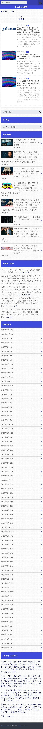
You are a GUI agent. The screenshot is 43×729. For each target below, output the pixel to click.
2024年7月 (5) (6, 394)
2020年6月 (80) (7, 605)
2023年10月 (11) (7, 433)
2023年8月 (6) (6, 441)
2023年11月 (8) (7, 429)
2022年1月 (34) (7, 523)
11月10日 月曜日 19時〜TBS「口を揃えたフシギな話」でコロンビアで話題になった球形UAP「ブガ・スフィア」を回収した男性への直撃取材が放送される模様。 (20, 189)
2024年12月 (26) (7, 373)
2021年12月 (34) (7, 527)
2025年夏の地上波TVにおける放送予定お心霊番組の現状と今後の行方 (27, 220)
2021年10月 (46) (7, 536)
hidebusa (23, 283)
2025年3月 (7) (6, 360)
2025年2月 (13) (7, 364)
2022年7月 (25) (7, 497)
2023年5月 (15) (7, 454)
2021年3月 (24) (7, 566)
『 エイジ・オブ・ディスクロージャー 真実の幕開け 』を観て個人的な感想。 (26, 143)
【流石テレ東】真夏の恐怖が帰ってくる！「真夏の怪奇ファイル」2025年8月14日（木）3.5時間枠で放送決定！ (20, 251)
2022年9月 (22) (7, 489)
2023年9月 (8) (6, 437)
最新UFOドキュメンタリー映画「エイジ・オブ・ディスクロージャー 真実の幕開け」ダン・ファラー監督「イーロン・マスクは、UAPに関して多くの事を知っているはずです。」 (20, 158)
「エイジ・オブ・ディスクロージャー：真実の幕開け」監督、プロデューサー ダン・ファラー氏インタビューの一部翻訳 (20, 174)
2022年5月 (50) (7, 506)
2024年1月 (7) (6, 420)
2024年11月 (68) (7, 377)
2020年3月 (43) (7, 617)
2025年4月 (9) (6, 356)
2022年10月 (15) (7, 484)
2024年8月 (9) (6, 390)
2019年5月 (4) (6, 639)
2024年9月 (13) (7, 386)
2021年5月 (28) (7, 557)
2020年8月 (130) (7, 596)
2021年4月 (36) (7, 562)
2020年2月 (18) (7, 622)
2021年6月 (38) (7, 553)
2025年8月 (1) (6, 338)
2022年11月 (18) (7, 480)
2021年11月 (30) (7, 532)
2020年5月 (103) (7, 609)
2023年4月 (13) (7, 459)
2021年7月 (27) (7, 549)
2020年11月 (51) (7, 583)
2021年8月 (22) (7, 544)
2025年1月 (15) (7, 368)
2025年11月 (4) (7, 334)
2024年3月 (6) (6, 411)
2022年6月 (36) (7, 502)
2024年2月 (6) (6, 416)
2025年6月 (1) (6, 347)
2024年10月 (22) (7, 381)
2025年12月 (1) (7, 330)
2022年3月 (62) (7, 514)
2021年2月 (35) (7, 570)
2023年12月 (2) (7, 424)
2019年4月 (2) (6, 643)
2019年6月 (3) (6, 635)
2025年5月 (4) (6, 351)
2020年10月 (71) (7, 587)
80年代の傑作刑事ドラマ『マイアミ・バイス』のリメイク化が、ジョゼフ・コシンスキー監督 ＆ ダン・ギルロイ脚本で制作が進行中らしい (20, 235)
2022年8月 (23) (7, 493)
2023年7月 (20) (7, 446)
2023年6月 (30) (7, 450)
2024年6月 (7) (6, 398)
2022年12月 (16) (7, 476)
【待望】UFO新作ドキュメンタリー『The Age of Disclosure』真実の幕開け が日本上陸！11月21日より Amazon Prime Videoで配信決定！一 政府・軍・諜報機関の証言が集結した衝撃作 (20, 206)
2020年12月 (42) (7, 579)
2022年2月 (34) (7, 519)
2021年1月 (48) (7, 575)
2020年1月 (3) (6, 626)
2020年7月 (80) (7, 600)
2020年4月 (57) (7, 613)
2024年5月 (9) (6, 403)
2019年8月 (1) (6, 630)
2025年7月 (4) (6, 343)
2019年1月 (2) (6, 648)
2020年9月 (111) (7, 592)
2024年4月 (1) (6, 407)
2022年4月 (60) (7, 510)
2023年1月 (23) (7, 471)
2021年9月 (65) (7, 540)
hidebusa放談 (21, 7)
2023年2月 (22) (7, 467)
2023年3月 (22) (7, 463)
